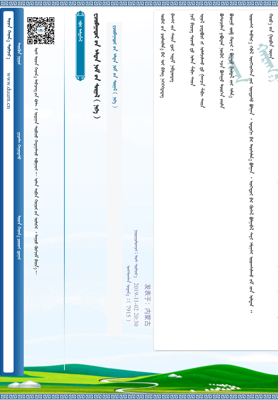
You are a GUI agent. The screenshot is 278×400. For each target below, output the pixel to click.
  (18, 54)
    (18, 238)
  (18, 145)
